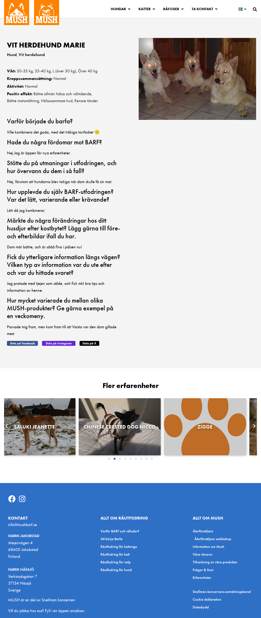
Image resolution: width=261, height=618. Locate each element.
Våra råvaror (202, 554)
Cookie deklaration (207, 599)
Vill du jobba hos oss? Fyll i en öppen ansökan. (46, 610)
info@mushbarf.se (22, 524)
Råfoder (171, 9)
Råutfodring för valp (116, 562)
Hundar (118, 9)
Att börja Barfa (112, 538)
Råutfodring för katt (115, 554)
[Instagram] (22, 499)
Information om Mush (208, 546)
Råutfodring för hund (116, 569)
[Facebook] (11, 499)
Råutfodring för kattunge (119, 546)
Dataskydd (201, 607)
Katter (144, 9)
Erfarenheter (202, 577)
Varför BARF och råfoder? (120, 531)
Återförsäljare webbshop (212, 538)
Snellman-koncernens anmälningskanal (222, 592)
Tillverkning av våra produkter (215, 562)
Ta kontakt (202, 9)
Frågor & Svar (203, 569)
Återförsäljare (203, 531)
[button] (22, 343)
